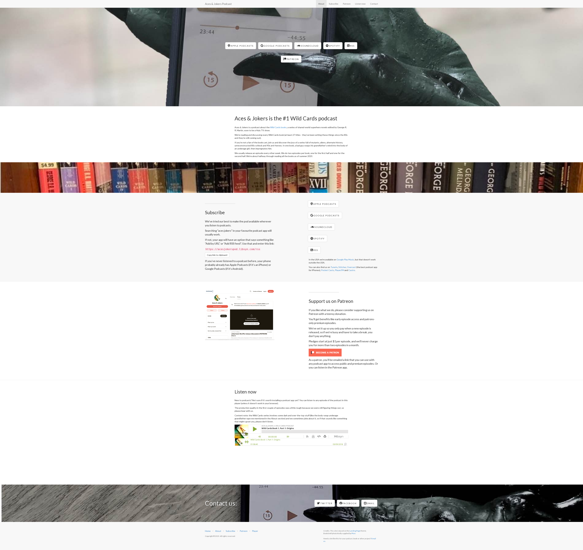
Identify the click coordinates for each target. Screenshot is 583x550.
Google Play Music (345, 259)
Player (255, 531)
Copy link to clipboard (217, 255)
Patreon (347, 3)
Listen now (360, 3)
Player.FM (339, 270)
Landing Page (355, 531)
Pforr (353, 533)
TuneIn (334, 267)
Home (208, 531)
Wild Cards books (278, 127)
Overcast (351, 267)
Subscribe (333, 3)
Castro (351, 270)
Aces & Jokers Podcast (218, 3)
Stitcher (342, 267)
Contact (374, 3)
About (321, 3)
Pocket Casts (327, 270)
